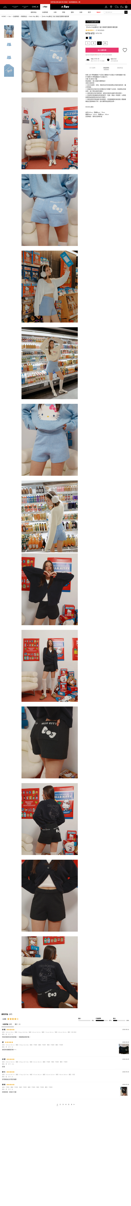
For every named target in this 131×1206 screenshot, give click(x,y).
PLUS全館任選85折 (93, 22)
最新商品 (33, 12)
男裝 (63, 12)
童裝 (72, 12)
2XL (105, 43)
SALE (98, 12)
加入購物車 (102, 50)
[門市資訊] (111, 7)
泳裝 (80, 12)
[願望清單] (116, 7)
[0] (121, 7)
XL (99, 43)
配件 (89, 12)
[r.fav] (45, 7)
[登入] (106, 7)
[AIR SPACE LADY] (15, 7)
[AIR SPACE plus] (25, 7)
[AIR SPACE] (5, 7)
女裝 (55, 12)
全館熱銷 (45, 12)
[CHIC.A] (35, 7)
